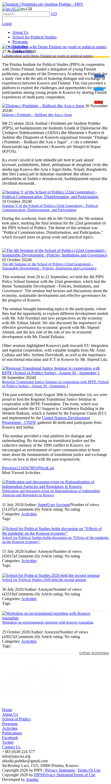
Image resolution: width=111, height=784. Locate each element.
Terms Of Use (88, 770)
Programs (10, 723)
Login (7, 23)
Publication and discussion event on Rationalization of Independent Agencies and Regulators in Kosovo (51, 493)
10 (37, 468)
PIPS (38, 775)
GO (54, 14)
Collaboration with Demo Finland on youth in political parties (47, 56)
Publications (12, 733)
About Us (10, 714)
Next (43, 468)
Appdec (32, 779)
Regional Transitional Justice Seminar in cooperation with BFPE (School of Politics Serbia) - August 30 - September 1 (55, 384)
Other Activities (94, 653)
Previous (9, 468)
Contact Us (11, 747)
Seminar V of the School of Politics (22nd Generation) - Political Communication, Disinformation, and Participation (50, 208)
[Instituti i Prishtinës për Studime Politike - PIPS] (42, 4)
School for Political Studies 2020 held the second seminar (44, 580)
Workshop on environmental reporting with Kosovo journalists (47, 622)
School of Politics (16, 719)
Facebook (10, 737)
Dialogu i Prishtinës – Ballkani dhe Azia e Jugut (37, 115)
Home (7, 710)
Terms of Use (84, 775)
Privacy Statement (60, 770)
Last (50, 468)
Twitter (8, 742)
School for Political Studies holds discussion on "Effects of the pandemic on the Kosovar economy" (55, 540)
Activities (29, 514)
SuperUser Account (54, 504)
